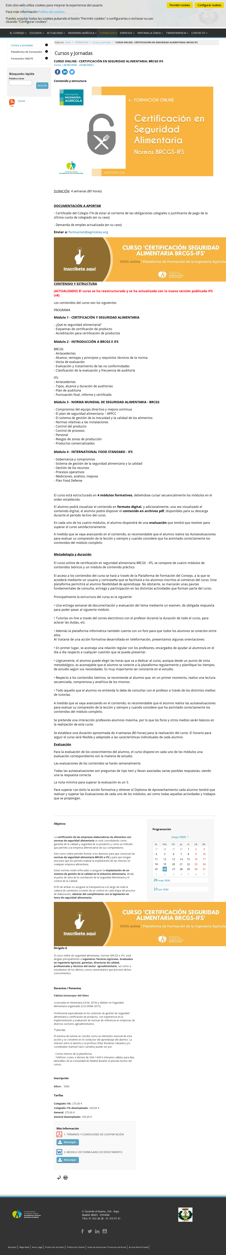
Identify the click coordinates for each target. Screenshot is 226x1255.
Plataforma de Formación (26, 51)
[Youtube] (105, 1232)
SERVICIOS (126, 33)
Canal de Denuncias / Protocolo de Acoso (106, 1247)
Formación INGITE (22, 58)
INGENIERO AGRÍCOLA (81, 33)
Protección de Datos (54, 1247)
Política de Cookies (76, 1247)
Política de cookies (51, 11)
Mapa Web (24, 1247)
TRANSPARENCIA (176, 33)
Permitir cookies (180, 5)
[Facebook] (82, 1232)
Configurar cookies (209, 5)
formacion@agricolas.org (88, 232)
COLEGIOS (35, 33)
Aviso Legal (37, 1247)
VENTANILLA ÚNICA (149, 33)
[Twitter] (90, 1232)
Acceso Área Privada (138, 1247)
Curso (21, 101)
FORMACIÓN (107, 33)
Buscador (12, 1247)
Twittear (72, 72)
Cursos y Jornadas (101, 42)
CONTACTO (198, 33)
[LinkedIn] (97, 1232)
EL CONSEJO (17, 33)
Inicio (68, 42)
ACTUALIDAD (55, 33)
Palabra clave (16, 78)
